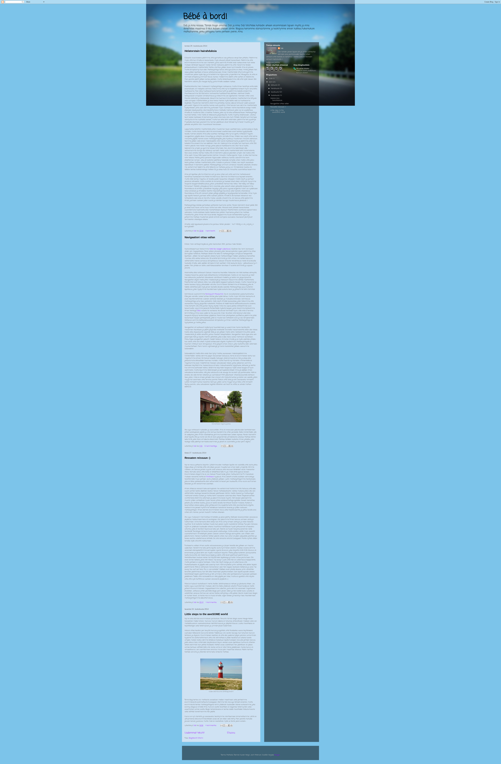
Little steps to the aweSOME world (206, 614)
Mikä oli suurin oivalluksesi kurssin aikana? (306, 71)
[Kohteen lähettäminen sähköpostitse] (220, 231)
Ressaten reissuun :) (197, 457)
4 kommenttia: (211, 602)
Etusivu (231, 733)
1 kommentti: (210, 231)
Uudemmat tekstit (194, 733)
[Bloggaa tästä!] (223, 231)
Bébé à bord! (205, 17)
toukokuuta (275, 95)
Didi (282, 48)
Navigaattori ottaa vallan (200, 237)
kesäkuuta (275, 92)
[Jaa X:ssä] (225, 231)
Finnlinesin (210, 476)
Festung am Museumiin (214, 294)
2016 (271, 78)
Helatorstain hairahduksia (201, 51)
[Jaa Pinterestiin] (230, 231)
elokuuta (274, 85)
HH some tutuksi (302, 68)
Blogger (277, 755)
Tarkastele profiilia (273, 62)
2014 (271, 82)
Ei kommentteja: (211, 446)
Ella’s (199, 310)
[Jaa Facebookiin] (227, 231)
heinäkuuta (275, 88)
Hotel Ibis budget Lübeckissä (220, 249)
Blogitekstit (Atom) (196, 738)
